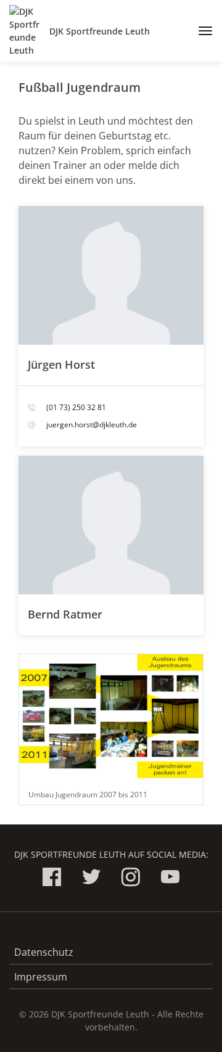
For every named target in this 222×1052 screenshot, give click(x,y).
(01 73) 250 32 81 (76, 407)
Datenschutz (43, 952)
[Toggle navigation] (201, 31)
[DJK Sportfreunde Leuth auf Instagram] (130, 879)
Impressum (40, 977)
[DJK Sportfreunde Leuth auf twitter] (91, 879)
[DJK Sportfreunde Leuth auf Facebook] (52, 879)
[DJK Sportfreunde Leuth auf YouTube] (170, 879)
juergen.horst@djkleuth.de (91, 424)
